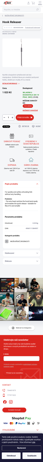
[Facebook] (4, 401)
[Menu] (40, 3)
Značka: (8, 33)
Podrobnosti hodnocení (32, 27)
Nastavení (21, 448)
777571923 (11, 395)
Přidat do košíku (23, 117)
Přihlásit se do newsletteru (14, 373)
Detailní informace (9, 83)
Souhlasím (31, 456)
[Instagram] (10, 401)
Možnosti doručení (30, 110)
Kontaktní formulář (14, 410)
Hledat (37, 9)
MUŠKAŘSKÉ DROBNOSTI (20, 241)
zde (33, 442)
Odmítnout (11, 456)
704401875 (11, 390)
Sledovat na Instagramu (23, 328)
